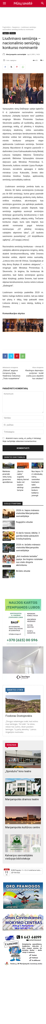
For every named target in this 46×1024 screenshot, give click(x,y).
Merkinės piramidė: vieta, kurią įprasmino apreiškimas (8, 476)
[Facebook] (5, 66)
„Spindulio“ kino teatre (18, 771)
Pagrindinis (7, 27)
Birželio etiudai (23, 571)
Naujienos (16, 27)
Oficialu (12, 33)
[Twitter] (11, 66)
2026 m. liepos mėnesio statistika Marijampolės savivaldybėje (27, 513)
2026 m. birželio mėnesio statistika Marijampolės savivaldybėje (28, 547)
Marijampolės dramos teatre (22, 799)
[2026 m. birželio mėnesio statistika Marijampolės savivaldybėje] (9, 547)
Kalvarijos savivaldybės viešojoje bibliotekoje (19, 857)
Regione (5, 33)
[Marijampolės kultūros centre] (23, 815)
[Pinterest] (16, 66)
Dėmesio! (21, 467)
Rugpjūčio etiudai (24, 522)
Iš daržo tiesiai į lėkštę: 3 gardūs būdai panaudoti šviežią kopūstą (28, 536)
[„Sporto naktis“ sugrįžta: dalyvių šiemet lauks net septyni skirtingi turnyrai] (23, 465)
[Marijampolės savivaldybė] (4, 54)
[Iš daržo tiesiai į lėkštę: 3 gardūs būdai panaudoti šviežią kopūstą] (9, 535)
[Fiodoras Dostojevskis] (23, 704)
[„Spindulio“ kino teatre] (23, 759)
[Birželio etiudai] (9, 574)
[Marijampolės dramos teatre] (23, 787)
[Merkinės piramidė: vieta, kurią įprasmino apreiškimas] (8, 465)
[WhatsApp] (22, 66)
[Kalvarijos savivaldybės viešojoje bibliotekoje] (23, 843)
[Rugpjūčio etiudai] (9, 525)
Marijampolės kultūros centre (22, 827)
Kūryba (5, 528)
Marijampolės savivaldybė (16, 54)
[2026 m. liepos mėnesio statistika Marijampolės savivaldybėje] (9, 513)
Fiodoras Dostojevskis (18, 715)
